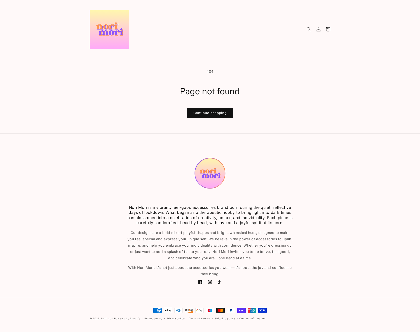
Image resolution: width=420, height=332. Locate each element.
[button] (309, 29)
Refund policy (153, 318)
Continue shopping (210, 113)
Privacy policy (176, 318)
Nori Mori (107, 318)
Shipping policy (225, 318)
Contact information (252, 318)
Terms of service (199, 318)
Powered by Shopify (127, 318)
